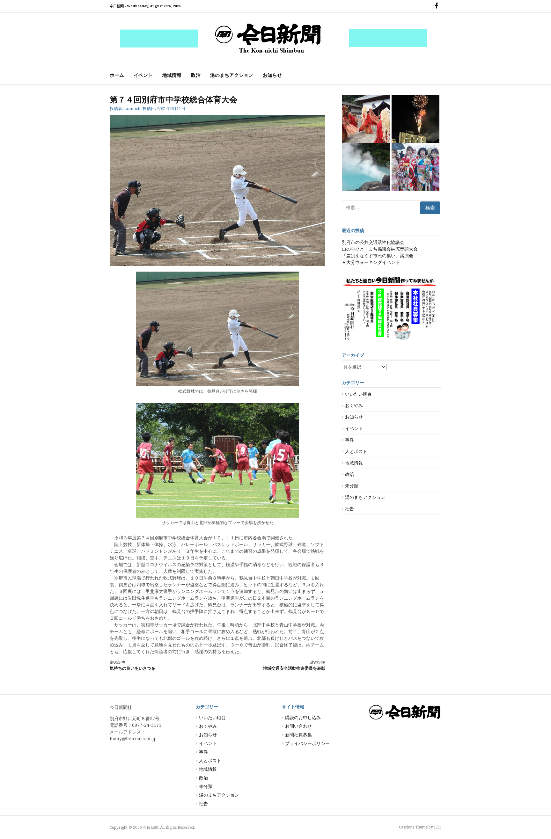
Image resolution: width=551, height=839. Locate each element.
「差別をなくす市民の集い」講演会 (377, 255)
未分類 (351, 485)
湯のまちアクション (231, 75)
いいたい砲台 (358, 394)
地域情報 (171, 75)
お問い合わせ (298, 726)
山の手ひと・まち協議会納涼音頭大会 (380, 249)
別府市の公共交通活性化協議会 (373, 242)
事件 (349, 439)
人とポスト (356, 451)
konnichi (133, 108)
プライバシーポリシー (307, 743)
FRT (437, 827)
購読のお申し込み (303, 717)
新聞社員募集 (298, 734)
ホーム (117, 75)
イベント (143, 75)
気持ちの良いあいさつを (132, 665)
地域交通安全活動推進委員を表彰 (294, 665)
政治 (196, 75)
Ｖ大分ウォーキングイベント (371, 262)
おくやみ (354, 405)
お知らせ (272, 75)
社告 (349, 508)
